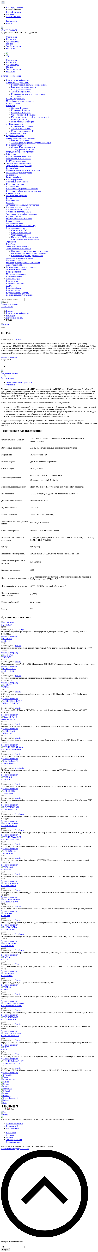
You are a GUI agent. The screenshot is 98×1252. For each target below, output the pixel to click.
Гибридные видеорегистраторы (20, 152)
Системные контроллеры (17, 182)
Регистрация (11, 21)
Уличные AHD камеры (21, 129)
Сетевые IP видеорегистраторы (24, 147)
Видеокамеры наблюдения (17, 80)
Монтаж (9, 44)
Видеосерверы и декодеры (17, 292)
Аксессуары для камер (16, 133)
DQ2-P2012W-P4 (8, 763)
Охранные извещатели (16, 269)
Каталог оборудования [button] (11, 76)
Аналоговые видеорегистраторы (20, 138)
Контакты (10, 48)
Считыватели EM (19, 230)
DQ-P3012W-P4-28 (9, 809)
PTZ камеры (16, 96)
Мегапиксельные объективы (18, 159)
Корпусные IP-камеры (20, 112)
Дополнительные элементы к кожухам (23, 170)
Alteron (18, 339)
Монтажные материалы (16, 196)
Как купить (11, 39)
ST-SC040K (6, 869)
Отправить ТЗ (7, 306)
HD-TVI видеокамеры (15, 99)
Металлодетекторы (14, 223)
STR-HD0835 (7, 793)
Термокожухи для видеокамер (19, 166)
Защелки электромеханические (19, 258)
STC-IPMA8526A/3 (9, 902)
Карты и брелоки (13, 216)
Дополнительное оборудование (19, 295)
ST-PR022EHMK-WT (10, 703)
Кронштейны (12, 168)
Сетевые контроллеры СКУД (18, 212)
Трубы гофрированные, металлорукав (22, 205)
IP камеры (10, 106)
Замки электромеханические (18, 249)
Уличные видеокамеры (21, 92)
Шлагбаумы (11, 244)
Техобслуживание (14, 46)
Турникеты (11, 242)
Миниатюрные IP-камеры (22, 122)
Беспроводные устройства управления (23, 262)
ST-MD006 (5, 916)
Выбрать (5, 1250)
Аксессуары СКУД (14, 265)
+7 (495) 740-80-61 (9, 30)
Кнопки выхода (13, 221)
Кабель (9, 198)
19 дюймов (11, 175)
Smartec (18, 645)
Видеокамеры (12, 281)
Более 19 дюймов (13, 177)
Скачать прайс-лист (9, 304)
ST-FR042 (5, 641)
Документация (12, 41)
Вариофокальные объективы (18, 156)
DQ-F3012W (6, 625)
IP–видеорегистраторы (16, 145)
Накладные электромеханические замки (28, 253)
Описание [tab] (10, 385)
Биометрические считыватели (19, 219)
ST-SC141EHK (7, 671)
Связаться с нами (13, 1142)
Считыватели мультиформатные (25, 239)
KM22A (4, 959)
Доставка (10, 1135)
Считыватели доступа (15, 228)
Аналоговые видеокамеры (17, 82)
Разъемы (10, 202)
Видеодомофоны (13, 272)
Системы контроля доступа (18, 207)
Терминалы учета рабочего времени (22, 214)
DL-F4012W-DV (8, 929)
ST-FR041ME (7, 733)
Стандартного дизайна (21, 89)
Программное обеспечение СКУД (20, 226)
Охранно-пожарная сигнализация (20, 267)
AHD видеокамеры (14, 124)
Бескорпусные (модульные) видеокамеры (29, 85)
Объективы (11, 154)
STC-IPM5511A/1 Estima (11, 1006)
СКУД (8, 286)
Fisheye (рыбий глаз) (20, 119)
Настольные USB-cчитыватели (24, 237)
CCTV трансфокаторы (16, 161)
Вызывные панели (14, 276)
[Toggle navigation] (3, 2)
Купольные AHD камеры (22, 126)
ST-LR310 (5, 779)
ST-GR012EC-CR (8, 1019)
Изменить (16, 12)
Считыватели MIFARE (21, 232)
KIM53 (4, 1049)
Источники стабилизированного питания (24, 191)
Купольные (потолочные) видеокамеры (28, 94)
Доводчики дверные (15, 260)
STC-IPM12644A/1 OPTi (11, 1063)
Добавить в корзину (9, 357)
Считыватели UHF (19, 235)
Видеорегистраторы (15, 136)
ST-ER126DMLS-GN (10, 1036)
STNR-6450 (6, 657)
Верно (9, 12)
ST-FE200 (5, 687)
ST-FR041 (5, 989)
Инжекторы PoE (13, 193)
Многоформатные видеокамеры (20, 101)
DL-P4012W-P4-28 (9, 825)
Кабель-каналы (12, 200)
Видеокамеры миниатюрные (23, 87)
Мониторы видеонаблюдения (19, 172)
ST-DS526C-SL (7, 853)
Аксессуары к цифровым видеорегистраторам (31, 142)
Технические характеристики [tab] (19, 382)
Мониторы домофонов (16, 274)
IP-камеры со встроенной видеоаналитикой (30, 117)
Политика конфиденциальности (15, 1148)
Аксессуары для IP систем (22, 149)
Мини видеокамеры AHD (22, 131)
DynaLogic (19, 629)
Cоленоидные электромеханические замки (29, 251)
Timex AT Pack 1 (8, 719)
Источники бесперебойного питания (22, 189)
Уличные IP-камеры (19, 108)
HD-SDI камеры (13, 103)
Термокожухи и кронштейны (18, 163)
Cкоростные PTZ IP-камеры (23, 115)
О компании (11, 37)
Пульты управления (14, 179)
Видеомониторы (13, 290)
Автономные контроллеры (17, 209)
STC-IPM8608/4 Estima (11, 749)
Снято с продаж (13, 279)
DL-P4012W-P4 (7, 946)
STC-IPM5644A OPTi (10, 839)
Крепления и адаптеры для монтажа (27, 256)
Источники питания (15, 184)
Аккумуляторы (12, 186)
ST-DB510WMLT (8, 886)
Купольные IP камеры (20, 110)
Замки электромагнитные (17, 246)
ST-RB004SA (7, 976)
